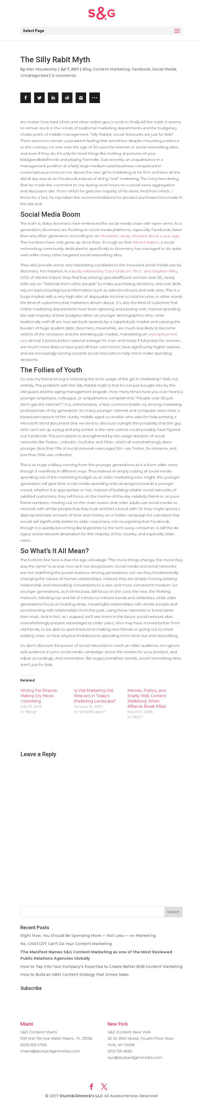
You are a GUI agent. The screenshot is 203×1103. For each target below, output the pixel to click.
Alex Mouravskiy (41, 69)
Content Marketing (111, 69)
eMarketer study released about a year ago (139, 235)
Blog (86, 69)
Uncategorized (34, 75)
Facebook (141, 69)
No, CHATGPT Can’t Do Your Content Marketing (66, 943)
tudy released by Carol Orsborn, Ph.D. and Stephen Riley (125, 271)
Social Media (164, 69)
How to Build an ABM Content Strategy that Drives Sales (74, 974)
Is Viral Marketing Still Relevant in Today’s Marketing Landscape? (95, 695)
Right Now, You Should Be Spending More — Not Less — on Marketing (88, 935)
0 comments (64, 75)
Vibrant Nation (145, 242)
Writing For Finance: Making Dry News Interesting (39, 695)
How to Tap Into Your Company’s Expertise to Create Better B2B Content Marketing (101, 966)
